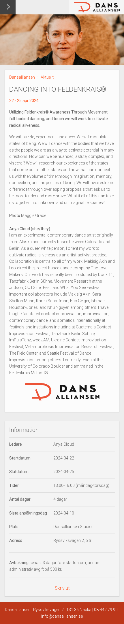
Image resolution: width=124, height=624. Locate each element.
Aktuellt (47, 77)
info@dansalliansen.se (62, 616)
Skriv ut (62, 588)
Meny (8, 7)
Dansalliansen (22, 77)
